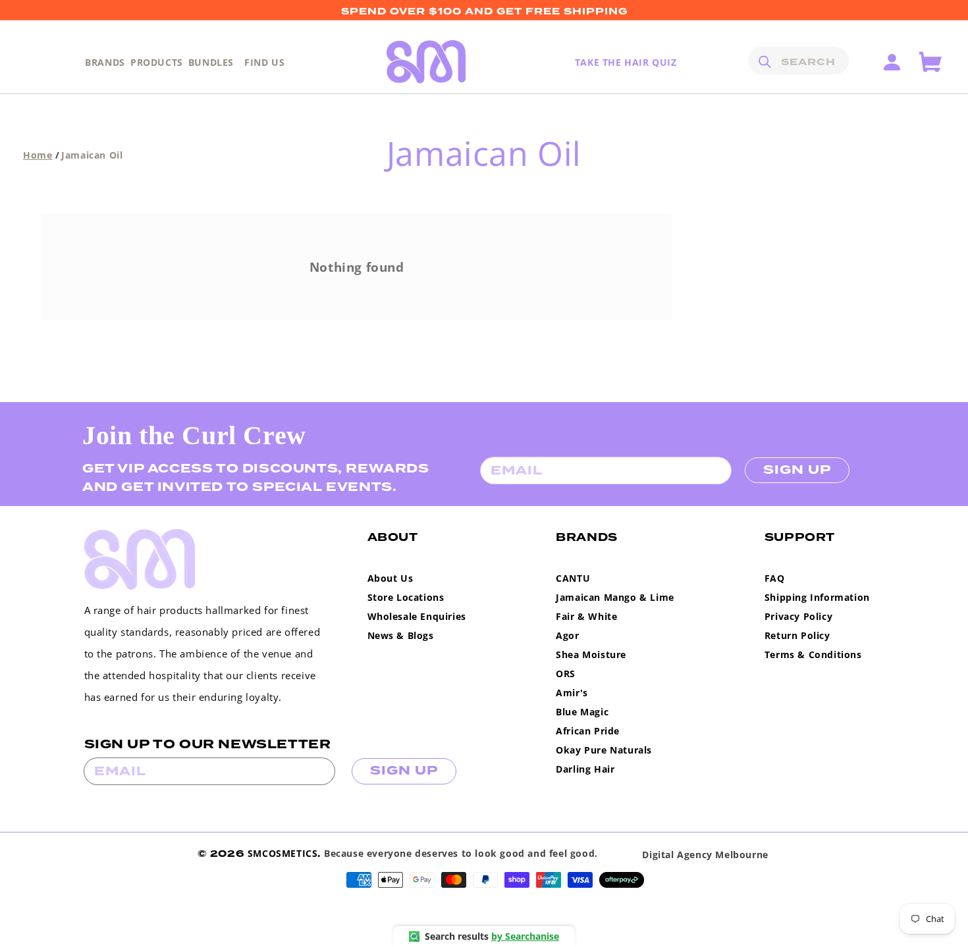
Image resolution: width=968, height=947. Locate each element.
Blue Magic (582, 711)
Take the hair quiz (626, 62)
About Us (390, 578)
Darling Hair (585, 769)
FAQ (775, 578)
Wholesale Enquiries (416, 616)
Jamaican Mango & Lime (615, 597)
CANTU (573, 578)
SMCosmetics (283, 853)
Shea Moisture (591, 654)
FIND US (264, 62)
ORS (566, 673)
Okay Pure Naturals (604, 750)
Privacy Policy (798, 616)
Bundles (211, 62)
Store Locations (405, 597)
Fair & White (586, 616)
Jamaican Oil (91, 155)
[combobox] (798, 60)
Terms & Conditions (813, 654)
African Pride (588, 731)
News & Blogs (400, 635)
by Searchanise (525, 936)
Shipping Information (817, 597)
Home (37, 155)
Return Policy (797, 635)
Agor (567, 635)
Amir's (572, 692)
